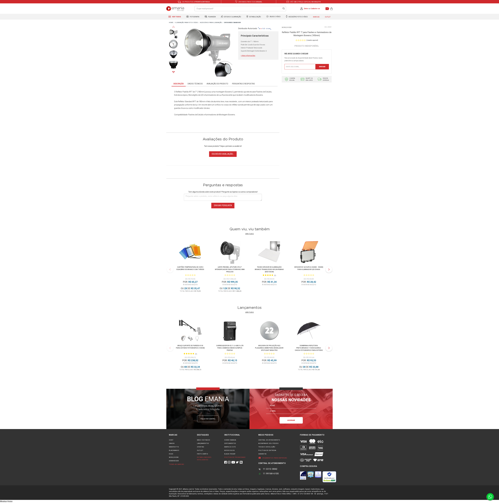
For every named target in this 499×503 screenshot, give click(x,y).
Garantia (262, 454)
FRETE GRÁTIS (202, 454)
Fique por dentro (208, 419)
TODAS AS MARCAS (176, 464)
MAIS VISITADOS (203, 440)
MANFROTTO (174, 447)
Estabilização (255, 17)
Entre (306, 8)
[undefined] (208, 52)
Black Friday (229, 454)
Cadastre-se (315, 8)
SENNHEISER (174, 461)
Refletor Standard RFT (187, 101)
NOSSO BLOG (229, 450)
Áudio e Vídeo (275, 17)
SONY (171, 440)
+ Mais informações (248, 56)
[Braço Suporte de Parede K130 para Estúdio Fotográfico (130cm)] (190, 331)
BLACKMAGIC (174, 450)
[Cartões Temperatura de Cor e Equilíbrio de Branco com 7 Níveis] (190, 252)
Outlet (328, 17)
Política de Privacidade (234, 457)
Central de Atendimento (269, 440)
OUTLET (200, 450)
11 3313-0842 (269, 469)
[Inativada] (303, 475)
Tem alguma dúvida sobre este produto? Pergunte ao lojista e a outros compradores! (223, 192)
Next (173, 72)
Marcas (316, 17)
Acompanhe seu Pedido (268, 443)
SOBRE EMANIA (230, 440)
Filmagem (212, 17)
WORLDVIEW (174, 457)
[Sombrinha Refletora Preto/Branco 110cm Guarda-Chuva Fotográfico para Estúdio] (308, 331)
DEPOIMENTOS (230, 443)
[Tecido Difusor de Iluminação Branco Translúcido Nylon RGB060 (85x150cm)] (269, 252)
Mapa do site (230, 447)
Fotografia (194, 17)
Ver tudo (249, 233)
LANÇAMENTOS (203, 443)
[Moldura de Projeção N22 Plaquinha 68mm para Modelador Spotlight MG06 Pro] (269, 331)
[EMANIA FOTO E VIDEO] (171, 23)
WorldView (286, 27)
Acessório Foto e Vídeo (298, 17)
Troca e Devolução (266, 447)
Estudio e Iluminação (232, 17)
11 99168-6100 (270, 473)
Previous (173, 27)
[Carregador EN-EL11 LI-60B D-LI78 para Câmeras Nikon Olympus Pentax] (229, 331)
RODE (171, 454)
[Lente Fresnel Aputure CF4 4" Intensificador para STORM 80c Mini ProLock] (230, 252)
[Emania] (175, 8)
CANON (172, 443)
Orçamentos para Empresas (274, 458)
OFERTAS (200, 447)
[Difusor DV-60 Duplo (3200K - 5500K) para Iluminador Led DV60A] (309, 252)
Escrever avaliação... (223, 154)
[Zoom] (173, 33)
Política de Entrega (267, 450)
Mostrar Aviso (6, 501)
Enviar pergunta (223, 205)
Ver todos (176, 17)
